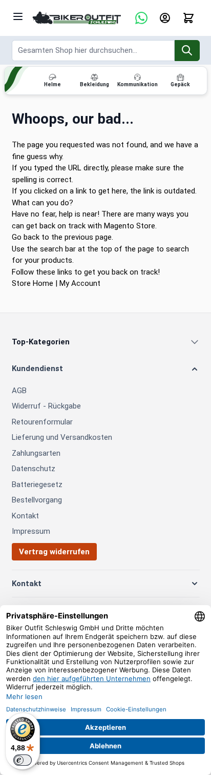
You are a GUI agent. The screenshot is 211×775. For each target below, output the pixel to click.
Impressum (31, 531)
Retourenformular (42, 422)
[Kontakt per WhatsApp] (141, 18)
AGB (19, 390)
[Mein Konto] (165, 18)
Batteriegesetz (37, 484)
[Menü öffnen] (18, 16)
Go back (25, 237)
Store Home (32, 283)
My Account (79, 283)
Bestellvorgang (37, 500)
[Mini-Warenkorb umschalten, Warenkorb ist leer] (188, 18)
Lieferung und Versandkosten (62, 437)
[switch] (22, 760)
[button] (106, 368)
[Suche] (187, 50)
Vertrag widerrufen (54, 551)
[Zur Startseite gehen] (77, 18)
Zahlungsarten (36, 453)
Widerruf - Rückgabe (46, 406)
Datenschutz (33, 468)
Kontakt (25, 515)
